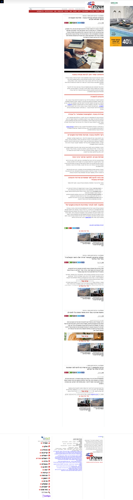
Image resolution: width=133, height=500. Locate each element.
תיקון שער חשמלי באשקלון (77, 459)
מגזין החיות (68, 453)
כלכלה (70, 441)
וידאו (79, 11)
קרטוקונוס (61, 454)
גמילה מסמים (74, 462)
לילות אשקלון (75, 445)
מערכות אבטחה (71, 468)
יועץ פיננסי (80, 462)
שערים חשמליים (78, 454)
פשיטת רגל (70, 457)
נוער (77, 449)
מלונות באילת (79, 453)
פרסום (79, 470)
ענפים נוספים (71, 447)
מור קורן (73, 457)
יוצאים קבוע (65, 457)
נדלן (78, 439)
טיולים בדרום (72, 456)
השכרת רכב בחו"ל (66, 451)
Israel (67, 464)
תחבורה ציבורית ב (75, 450)
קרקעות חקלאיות (72, 469)
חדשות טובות (74, 458)
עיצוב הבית (73, 454)
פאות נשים (74, 466)
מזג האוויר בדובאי (74, 461)
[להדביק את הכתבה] (70, 228)
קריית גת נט (59, 469)
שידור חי (92, 11)
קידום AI (57, 453)
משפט (74, 441)
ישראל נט (80, 465)
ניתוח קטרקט (65, 454)
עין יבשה (79, 461)
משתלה (70, 467)
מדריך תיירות (64, 452)
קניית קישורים (79, 451)
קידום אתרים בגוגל (78, 452)
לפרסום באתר (64, 9)
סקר (71, 11)
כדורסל (76, 447)
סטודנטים (78, 466)
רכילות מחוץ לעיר (64, 445)
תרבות (66, 11)
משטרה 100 (79, 441)
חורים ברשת (73, 453)
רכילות (80, 445)
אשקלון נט (101, 15)
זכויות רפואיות (71, 464)
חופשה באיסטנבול (78, 464)
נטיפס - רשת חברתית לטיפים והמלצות (94, 462)
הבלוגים (64, 448)
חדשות (97, 11)
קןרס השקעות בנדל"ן (59, 457)
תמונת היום (69, 443)
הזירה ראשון (61, 467)
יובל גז (76, 465)
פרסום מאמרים (73, 451)
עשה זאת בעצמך (71, 452)
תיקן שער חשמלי (79, 469)
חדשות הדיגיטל (59, 452)
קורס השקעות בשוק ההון (66, 458)
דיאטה (80, 457)
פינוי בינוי (69, 455)
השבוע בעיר (85, 11)
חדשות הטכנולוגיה (74, 455)
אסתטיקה (58, 464)
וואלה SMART (63, 464)
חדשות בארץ (70, 448)
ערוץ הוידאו (76, 448)
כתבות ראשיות (59, 448)
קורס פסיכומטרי (62, 456)
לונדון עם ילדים (56, 451)
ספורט (75, 11)
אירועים (64, 443)
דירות (77, 460)
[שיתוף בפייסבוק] (82, 23)
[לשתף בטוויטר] (79, 23)
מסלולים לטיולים (79, 456)
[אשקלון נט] (100, 436)
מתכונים (57, 456)
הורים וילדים (79, 458)
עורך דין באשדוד (65, 469)
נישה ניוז (80, 455)
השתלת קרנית (65, 459)
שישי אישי (70, 449)
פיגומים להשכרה (88, 27)
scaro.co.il (93, 27)
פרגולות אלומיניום (74, 470)
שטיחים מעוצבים (71, 465)
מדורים (80, 449)
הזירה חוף (66, 467)
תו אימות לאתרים (62, 453)
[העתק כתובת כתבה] (74, 23)
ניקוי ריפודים (74, 467)
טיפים (69, 454)
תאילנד (70, 459)
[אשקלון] (94, 9)
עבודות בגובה (98, 27)
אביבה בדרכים (49, 11)
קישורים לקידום (69, 462)
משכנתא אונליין (59, 462)
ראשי (102, 11)
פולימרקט (64, 461)
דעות (81, 448)
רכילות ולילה (79, 444)
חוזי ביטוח (68, 461)
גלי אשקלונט (40, 11)
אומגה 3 (60, 465)
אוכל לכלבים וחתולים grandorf (95, 320)
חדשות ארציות (65, 441)
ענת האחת (60, 11)
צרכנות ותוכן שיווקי (92, 15)
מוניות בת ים (79, 467)
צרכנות (84, 15)
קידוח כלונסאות (94, 394)
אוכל (81, 439)
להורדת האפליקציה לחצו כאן (97, 225)
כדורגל (80, 447)
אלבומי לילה (75, 443)
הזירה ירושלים (77, 468)
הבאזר (61, 451)
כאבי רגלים (60, 461)
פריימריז (99, 266)
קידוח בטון (99, 376)
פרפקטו (63, 462)
